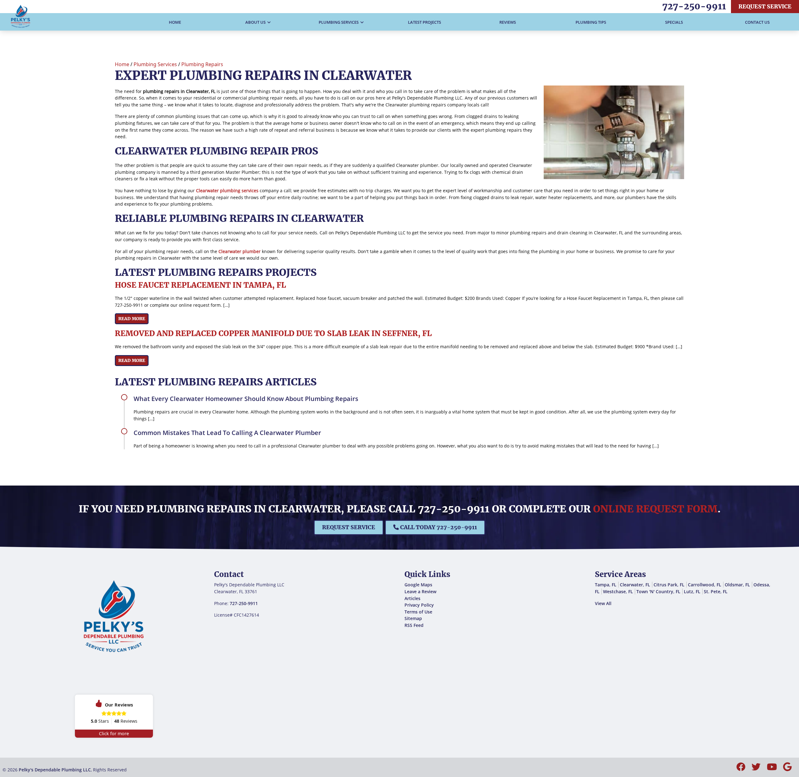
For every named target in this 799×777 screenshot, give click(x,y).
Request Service (765, 6)
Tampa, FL (605, 585)
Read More (131, 318)
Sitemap (413, 618)
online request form (655, 509)
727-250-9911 (694, 6)
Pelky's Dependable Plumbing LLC (55, 770)
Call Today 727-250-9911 (438, 527)
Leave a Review (420, 591)
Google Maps (418, 585)
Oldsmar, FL (737, 585)
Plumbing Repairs (202, 64)
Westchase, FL (618, 591)
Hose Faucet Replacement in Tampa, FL (200, 285)
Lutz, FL (692, 591)
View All (603, 603)
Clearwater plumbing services (227, 190)
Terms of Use (418, 612)
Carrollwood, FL (704, 585)
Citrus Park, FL (669, 585)
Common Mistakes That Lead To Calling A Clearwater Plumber (227, 432)
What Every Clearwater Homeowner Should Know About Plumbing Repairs (246, 398)
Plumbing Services (155, 64)
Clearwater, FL (635, 585)
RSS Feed (414, 625)
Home (122, 64)
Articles (412, 598)
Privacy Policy (419, 605)
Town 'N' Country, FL (658, 591)
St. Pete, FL (716, 591)
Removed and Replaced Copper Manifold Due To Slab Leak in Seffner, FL (273, 333)
